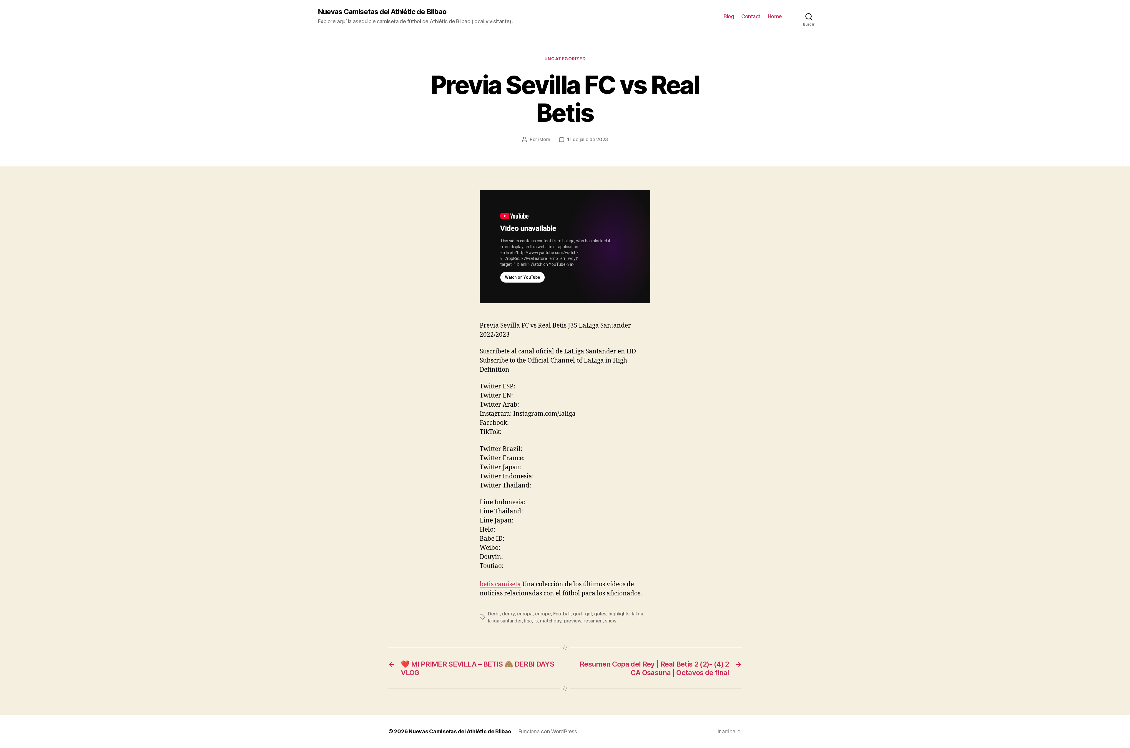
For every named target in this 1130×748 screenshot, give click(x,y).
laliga (637, 614)
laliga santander (505, 621)
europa (524, 614)
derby (508, 614)
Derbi (494, 614)
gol (588, 614)
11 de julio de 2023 (587, 139)
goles (600, 614)
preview (572, 621)
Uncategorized (565, 58)
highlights (619, 614)
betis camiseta (500, 584)
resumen (593, 621)
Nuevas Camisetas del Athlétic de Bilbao (382, 11)
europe (543, 614)
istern (544, 139)
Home (775, 16)
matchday (550, 621)
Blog (729, 16)
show (610, 621)
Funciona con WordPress (547, 731)
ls (536, 621)
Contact (750, 16)
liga (528, 621)
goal (577, 614)
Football (562, 614)
